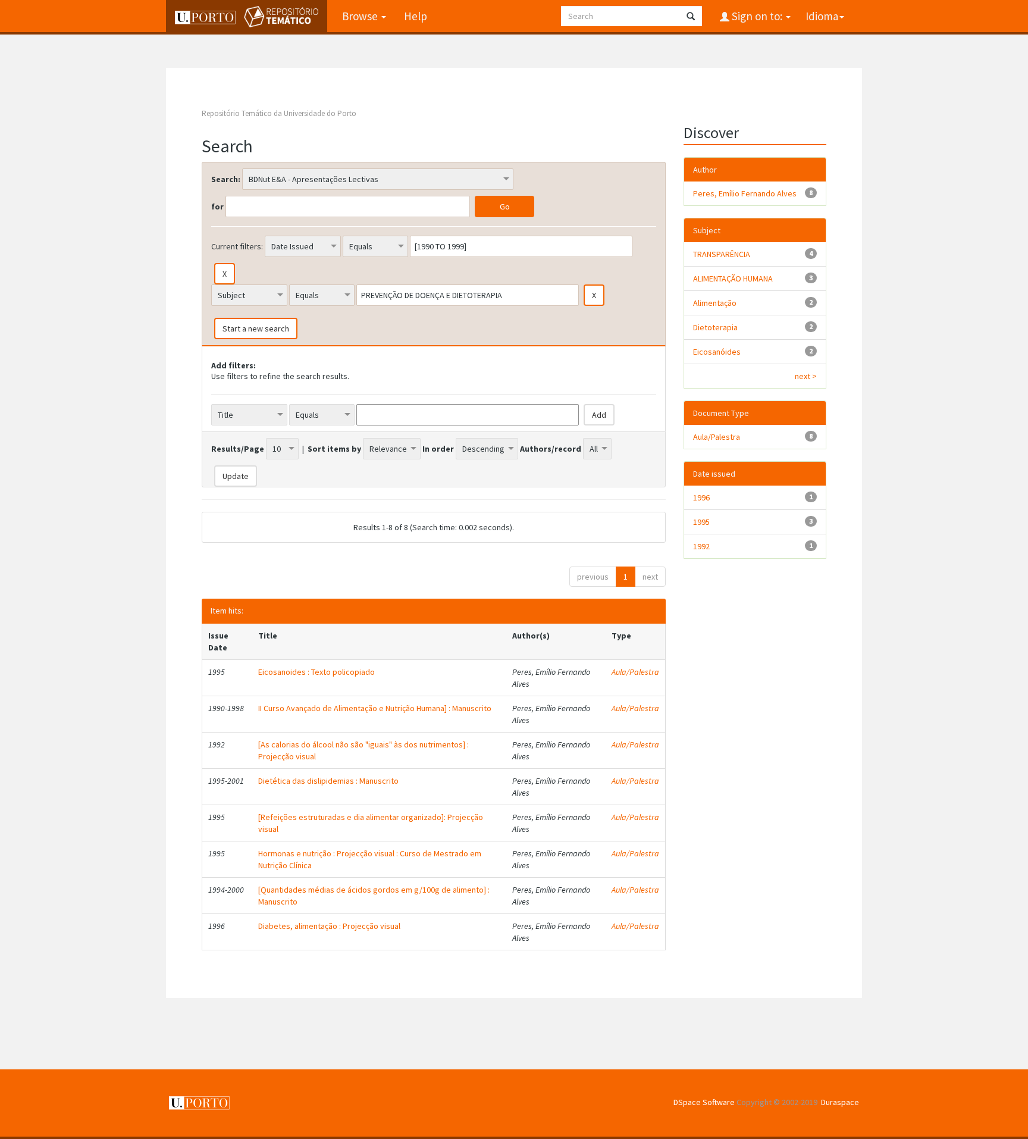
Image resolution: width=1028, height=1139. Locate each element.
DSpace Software (704, 1102)
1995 (701, 522)
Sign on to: (757, 16)
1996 (701, 497)
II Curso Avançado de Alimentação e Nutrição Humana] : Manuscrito (374, 708)
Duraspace (840, 1102)
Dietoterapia (715, 327)
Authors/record (550, 448)
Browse (361, 16)
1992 (701, 546)
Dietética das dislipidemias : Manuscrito (328, 780)
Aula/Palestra (635, 671)
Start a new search (255, 328)
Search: (225, 179)
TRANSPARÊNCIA (721, 254)
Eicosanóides (717, 351)
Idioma (822, 16)
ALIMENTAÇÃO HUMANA (733, 278)
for (217, 206)
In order (438, 448)
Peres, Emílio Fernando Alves (745, 193)
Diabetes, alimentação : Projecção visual (329, 926)
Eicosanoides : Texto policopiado (316, 671)
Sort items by (334, 448)
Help (415, 16)
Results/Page (237, 448)
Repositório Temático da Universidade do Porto (279, 113)
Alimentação (714, 303)
